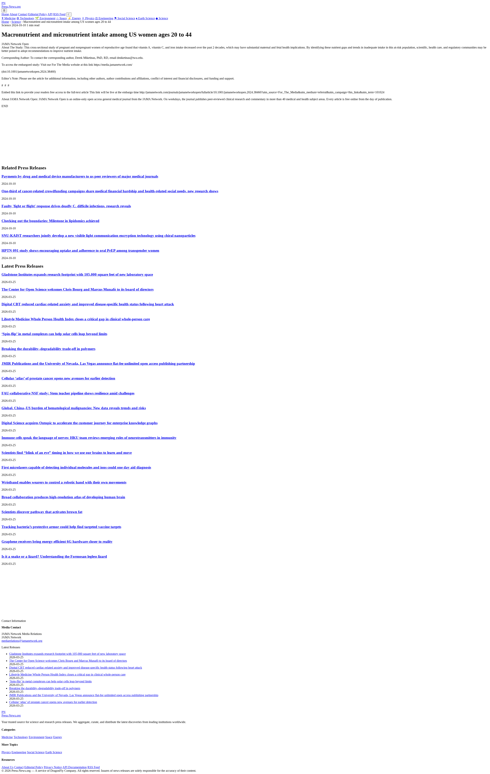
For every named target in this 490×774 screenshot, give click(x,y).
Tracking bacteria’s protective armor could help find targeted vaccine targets (61, 527)
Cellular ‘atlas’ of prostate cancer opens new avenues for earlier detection (58, 378)
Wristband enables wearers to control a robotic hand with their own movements (64, 482)
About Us (7, 767)
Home (5, 14)
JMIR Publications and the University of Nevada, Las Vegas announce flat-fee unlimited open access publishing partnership (98, 364)
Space (61, 18)
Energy (74, 18)
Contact (22, 14)
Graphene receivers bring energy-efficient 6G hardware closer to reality (57, 542)
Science (162, 18)
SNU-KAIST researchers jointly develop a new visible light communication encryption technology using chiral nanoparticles (98, 236)
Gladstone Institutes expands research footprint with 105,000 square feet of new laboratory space (77, 274)
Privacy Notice (53, 767)
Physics (88, 18)
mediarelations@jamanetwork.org (22, 640)
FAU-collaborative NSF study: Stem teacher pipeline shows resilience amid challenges (68, 393)
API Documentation (74, 767)
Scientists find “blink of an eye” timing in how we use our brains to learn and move (67, 453)
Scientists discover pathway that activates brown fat (42, 512)
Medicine (9, 18)
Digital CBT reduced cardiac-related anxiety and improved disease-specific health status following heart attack (88, 304)
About (13, 14)
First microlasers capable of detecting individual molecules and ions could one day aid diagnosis (76, 467)
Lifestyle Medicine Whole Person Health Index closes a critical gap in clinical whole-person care (76, 319)
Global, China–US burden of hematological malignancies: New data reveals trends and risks (74, 408)
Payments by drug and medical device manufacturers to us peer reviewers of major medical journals (80, 176)
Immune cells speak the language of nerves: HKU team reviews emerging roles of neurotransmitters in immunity (89, 438)
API (49, 14)
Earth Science (145, 18)
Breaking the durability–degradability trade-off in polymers (48, 349)
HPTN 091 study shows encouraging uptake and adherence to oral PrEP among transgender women (80, 250)
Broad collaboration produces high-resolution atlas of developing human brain (63, 497)
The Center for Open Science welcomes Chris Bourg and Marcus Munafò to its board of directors (78, 289)
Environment (45, 18)
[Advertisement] (116, 135)
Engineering (104, 18)
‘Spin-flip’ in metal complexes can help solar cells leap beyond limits (54, 334)
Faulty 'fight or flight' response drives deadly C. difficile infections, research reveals (66, 206)
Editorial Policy (37, 14)
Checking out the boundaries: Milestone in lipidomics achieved (50, 221)
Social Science (124, 18)
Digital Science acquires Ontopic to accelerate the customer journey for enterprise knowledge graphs (80, 423)
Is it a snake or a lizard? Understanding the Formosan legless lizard (54, 556)
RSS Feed (59, 14)
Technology (25, 18)
